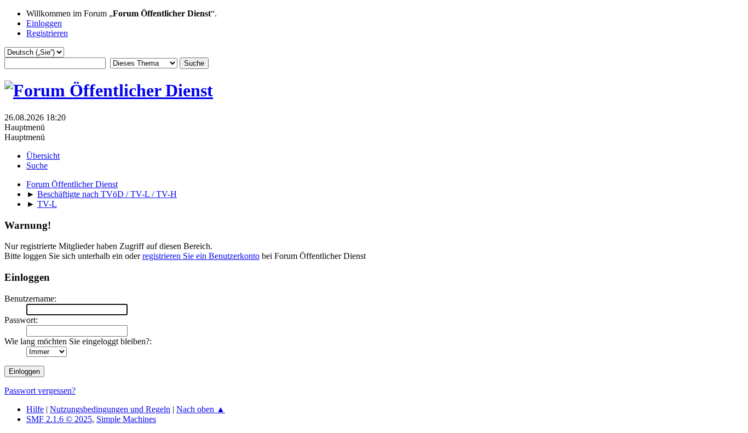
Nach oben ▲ (200, 409)
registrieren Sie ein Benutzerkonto (201, 256)
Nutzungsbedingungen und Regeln (110, 409)
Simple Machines (126, 419)
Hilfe (35, 409)
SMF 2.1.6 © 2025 (59, 419)
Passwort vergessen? (40, 390)
